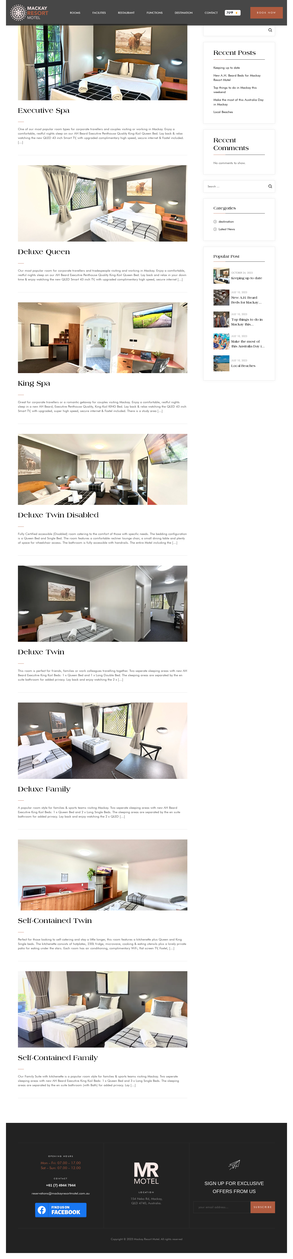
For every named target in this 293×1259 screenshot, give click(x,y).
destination (226, 221)
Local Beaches (223, 112)
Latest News (227, 229)
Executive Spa (44, 110)
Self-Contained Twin (55, 921)
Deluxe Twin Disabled (58, 515)
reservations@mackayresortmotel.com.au (61, 1193)
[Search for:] (239, 186)
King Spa (34, 383)
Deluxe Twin (41, 652)
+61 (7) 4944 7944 (61, 1185)
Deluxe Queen (44, 252)
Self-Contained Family (58, 1058)
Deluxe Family (44, 789)
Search (268, 30)
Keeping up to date (226, 68)
